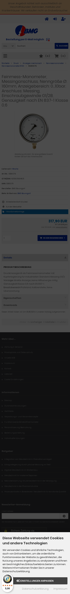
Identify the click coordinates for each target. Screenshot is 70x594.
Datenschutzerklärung (35, 588)
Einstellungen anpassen (37, 580)
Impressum (60, 588)
